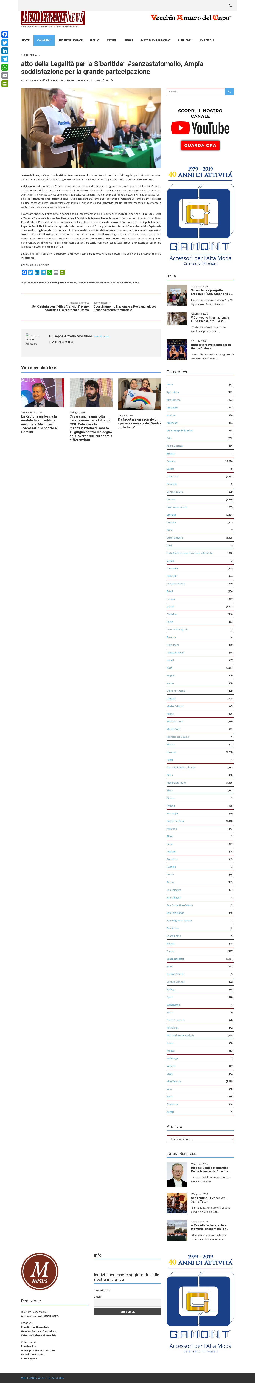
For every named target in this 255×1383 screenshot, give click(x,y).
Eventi (170, 606)
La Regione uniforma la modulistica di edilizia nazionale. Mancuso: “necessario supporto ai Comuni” (39, 424)
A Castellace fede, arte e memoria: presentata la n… (210, 1227)
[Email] (5, 75)
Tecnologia (173, 1027)
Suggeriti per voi (176, 1020)
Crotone (171, 522)
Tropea (171, 1050)
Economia (172, 568)
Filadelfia (172, 614)
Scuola (170, 951)
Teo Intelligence (70, 40)
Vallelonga (172, 1058)
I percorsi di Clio (175, 652)
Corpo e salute (175, 491)
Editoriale (206, 40)
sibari (136, 282)
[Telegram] (5, 59)
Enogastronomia (176, 583)
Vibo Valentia (174, 1081)
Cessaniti (172, 484)
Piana (170, 775)
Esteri (111, 40)
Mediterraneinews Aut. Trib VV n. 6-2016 (42, 1377)
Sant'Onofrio (174, 935)
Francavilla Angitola (177, 629)
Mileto (170, 713)
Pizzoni (171, 798)
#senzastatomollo (38, 282)
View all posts (101, 336)
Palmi (170, 759)
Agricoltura (173, 392)
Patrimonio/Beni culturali (181, 767)
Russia (170, 874)
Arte (169, 438)
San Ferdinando (175, 912)
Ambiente (172, 407)
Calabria (43, 40)
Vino (169, 1089)
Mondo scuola (175, 721)
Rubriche (184, 40)
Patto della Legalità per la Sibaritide (110, 282)
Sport (129, 40)
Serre (169, 966)
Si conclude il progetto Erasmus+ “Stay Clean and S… (212, 292)
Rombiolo (172, 859)
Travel (170, 1043)
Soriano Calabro (175, 974)
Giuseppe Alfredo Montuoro (46, 80)
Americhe (172, 422)
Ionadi (170, 660)
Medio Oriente (175, 706)
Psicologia (172, 813)
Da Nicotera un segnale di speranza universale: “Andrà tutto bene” (139, 423)
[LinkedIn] (5, 51)
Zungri (170, 1112)
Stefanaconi (173, 1004)
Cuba (169, 530)
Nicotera (171, 752)
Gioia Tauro (173, 644)
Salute (170, 882)
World (170, 1096)
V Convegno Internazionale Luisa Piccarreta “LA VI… (210, 319)
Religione (172, 828)
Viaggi (170, 1073)
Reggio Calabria (175, 821)
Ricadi (170, 836)
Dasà (169, 545)
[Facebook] (5, 34)
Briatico (171, 453)
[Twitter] (5, 42)
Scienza (171, 943)
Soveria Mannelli (176, 981)
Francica (171, 637)
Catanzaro (172, 476)
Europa (171, 599)
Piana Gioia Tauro (176, 782)
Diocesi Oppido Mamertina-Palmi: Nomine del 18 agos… (210, 1169)
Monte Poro (173, 729)
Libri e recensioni (176, 690)
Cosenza (82, 282)
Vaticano (171, 1066)
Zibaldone (172, 1104)
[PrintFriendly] (5, 84)
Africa (170, 384)
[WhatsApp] (5, 67)
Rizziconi (171, 851)
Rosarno (171, 867)
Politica (171, 805)
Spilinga (171, 989)
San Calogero (174, 889)
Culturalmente (175, 537)
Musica (171, 744)
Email (97, 1296)
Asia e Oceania (175, 445)
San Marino (173, 928)
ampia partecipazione (63, 282)
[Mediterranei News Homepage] (39, 1271)
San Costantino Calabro (180, 905)
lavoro (170, 683)
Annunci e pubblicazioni (180, 430)
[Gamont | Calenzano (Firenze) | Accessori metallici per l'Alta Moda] (200, 215)
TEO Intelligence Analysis (180, 1035)
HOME (26, 40)
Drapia (170, 560)
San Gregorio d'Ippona (179, 920)
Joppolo (171, 675)
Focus (170, 622)
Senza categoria (175, 958)
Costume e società (177, 507)
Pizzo (169, 790)
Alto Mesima (174, 399)
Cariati (170, 468)
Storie (170, 1012)
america (171, 415)
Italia (94, 40)
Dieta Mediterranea (155, 40)
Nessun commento (78, 80)
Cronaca (171, 514)
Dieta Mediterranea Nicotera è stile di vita (189, 553)
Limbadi (171, 698)
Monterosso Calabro (178, 736)
